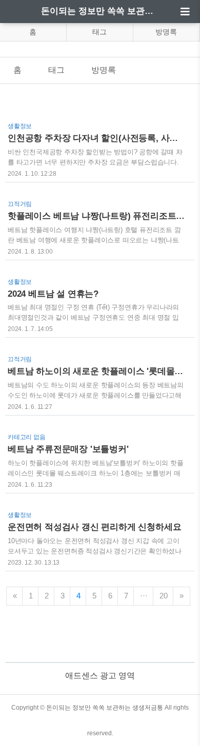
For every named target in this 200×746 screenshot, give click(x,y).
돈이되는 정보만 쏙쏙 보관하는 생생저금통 (100, 11)
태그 (99, 32)
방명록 (166, 32)
